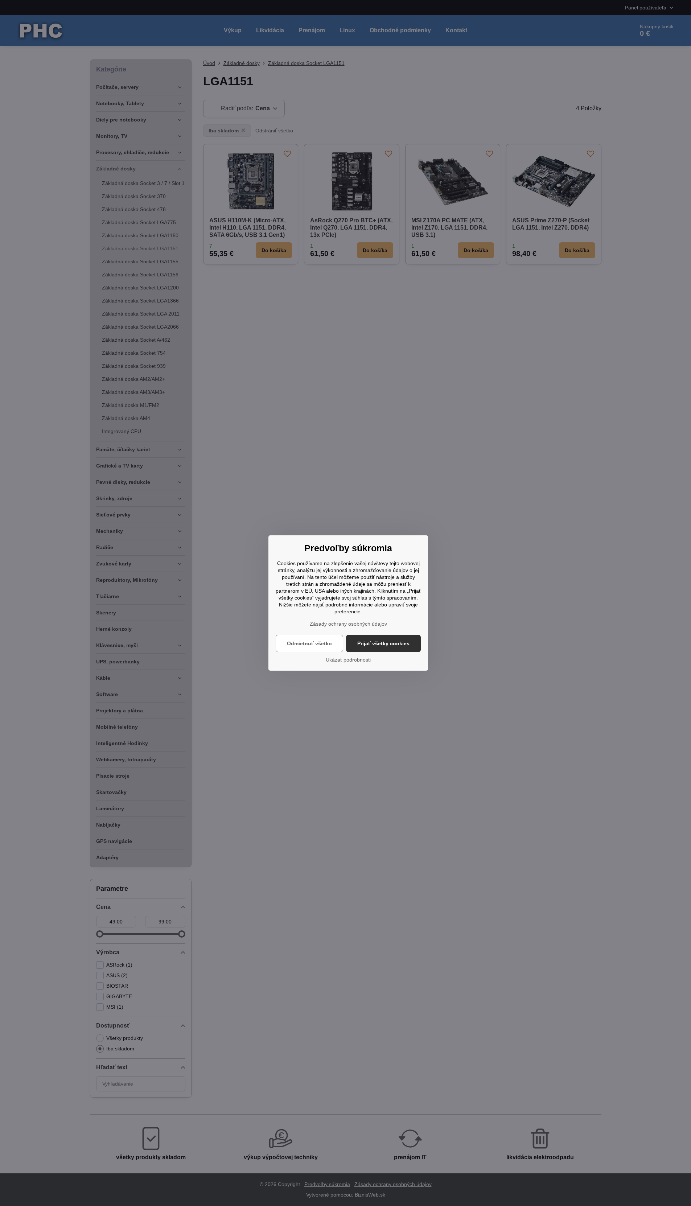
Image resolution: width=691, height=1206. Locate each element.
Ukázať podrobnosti (348, 660)
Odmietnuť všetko (309, 643)
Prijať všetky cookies (383, 643)
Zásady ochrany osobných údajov (348, 624)
